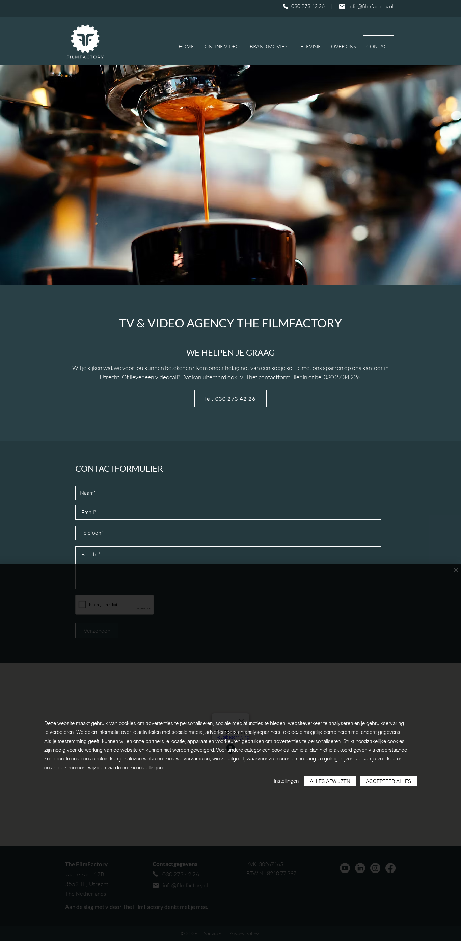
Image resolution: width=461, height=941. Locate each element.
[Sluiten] (456, 570)
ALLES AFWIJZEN (330, 781)
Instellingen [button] (286, 781)
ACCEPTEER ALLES (388, 781)
